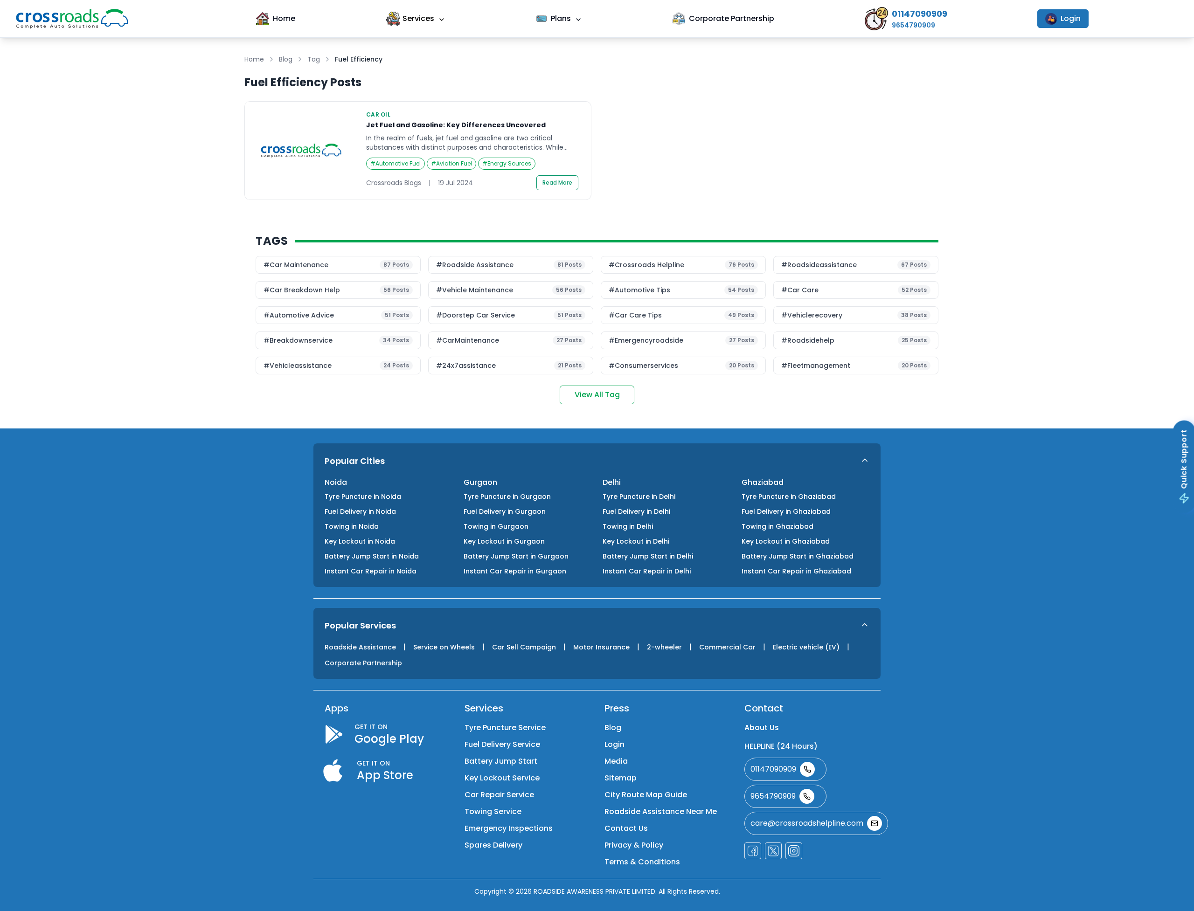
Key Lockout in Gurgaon (504, 541)
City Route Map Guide (645, 794)
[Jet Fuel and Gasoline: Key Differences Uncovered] (418, 151)
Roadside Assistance (360, 647)
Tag (313, 59)
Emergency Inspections (509, 828)
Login (1071, 18)
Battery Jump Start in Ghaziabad (798, 556)
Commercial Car (727, 647)
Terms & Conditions (642, 861)
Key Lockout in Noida (360, 541)
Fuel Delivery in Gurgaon (505, 511)
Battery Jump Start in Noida (372, 556)
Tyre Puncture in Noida (363, 496)
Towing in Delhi (628, 526)
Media (616, 761)
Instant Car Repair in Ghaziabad (796, 571)
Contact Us (626, 828)
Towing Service (493, 811)
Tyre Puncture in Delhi (639, 496)
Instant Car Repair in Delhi (647, 571)
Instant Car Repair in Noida (371, 571)
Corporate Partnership (731, 18)
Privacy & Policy (633, 845)
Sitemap (620, 778)
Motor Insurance (601, 647)
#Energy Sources (506, 163)
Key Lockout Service (502, 778)
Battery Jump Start (501, 761)
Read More (557, 182)
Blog (285, 59)
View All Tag (597, 394)
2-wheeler (664, 647)
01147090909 (773, 769)
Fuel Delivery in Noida (360, 511)
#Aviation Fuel (451, 163)
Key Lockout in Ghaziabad (786, 541)
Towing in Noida (352, 526)
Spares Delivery (493, 845)
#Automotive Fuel (395, 163)
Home (284, 18)
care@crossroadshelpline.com (806, 823)
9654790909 (773, 796)
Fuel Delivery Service (502, 744)
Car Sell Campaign (524, 647)
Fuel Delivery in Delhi (636, 511)
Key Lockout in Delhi (636, 541)
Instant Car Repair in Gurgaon (515, 571)
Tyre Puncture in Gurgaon (507, 496)
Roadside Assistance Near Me (660, 811)
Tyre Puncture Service (505, 727)
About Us (761, 727)
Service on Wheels (444, 647)
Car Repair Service (499, 794)
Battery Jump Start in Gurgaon (516, 556)
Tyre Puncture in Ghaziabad (789, 496)
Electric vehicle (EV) (806, 647)
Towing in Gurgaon (496, 526)
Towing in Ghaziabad (777, 526)
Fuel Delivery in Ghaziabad (786, 511)
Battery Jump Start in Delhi (648, 556)
